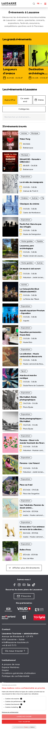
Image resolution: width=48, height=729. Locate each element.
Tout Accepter (24, 721)
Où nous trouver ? (15, 651)
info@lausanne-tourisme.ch (15, 642)
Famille (40, 241)
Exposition (25, 176)
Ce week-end (25, 100)
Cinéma (24, 198)
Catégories (24, 109)
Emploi (5, 670)
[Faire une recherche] (34, 3)
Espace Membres (10, 667)
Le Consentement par (24, 727)
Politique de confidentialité (15, 676)
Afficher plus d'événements (26, 568)
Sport (23, 371)
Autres (24, 133)
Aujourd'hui (9, 100)
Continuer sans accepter (9, 685)
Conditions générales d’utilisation (19, 673)
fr (38, 4)
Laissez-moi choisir (24, 716)
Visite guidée (27, 241)
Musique (34, 133)
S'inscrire (26, 596)
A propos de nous (11, 664)
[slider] (24, 63)
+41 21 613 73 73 (9, 645)
